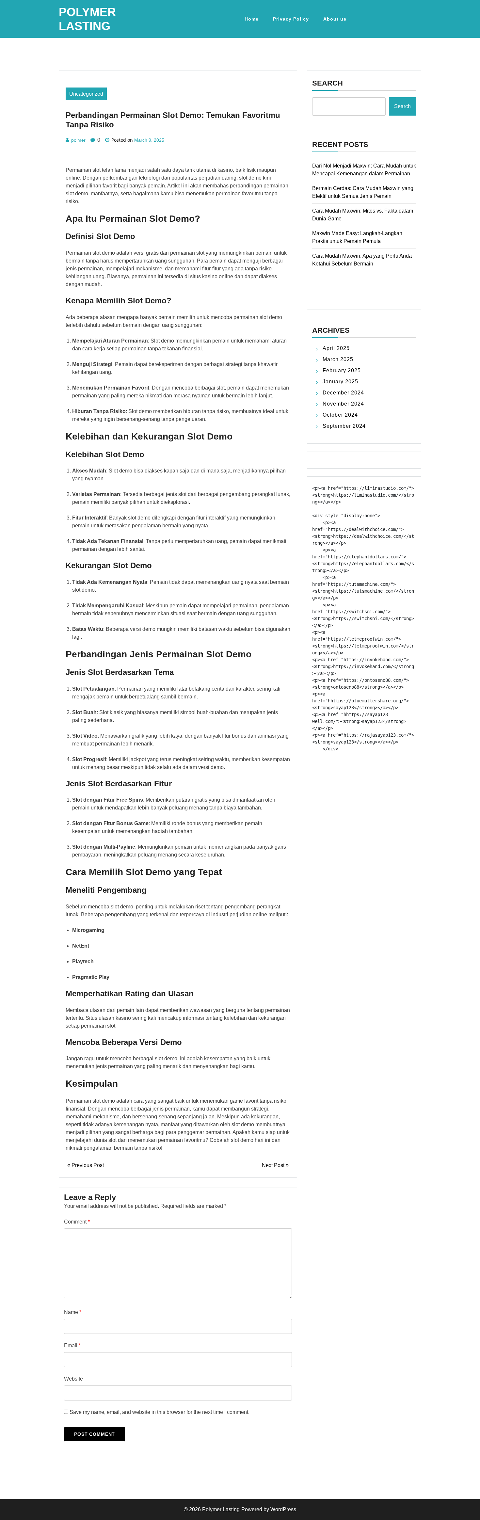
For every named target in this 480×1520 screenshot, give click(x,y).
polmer (78, 140)
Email (72, 1345)
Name (72, 1312)
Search (327, 83)
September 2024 (344, 426)
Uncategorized (86, 94)
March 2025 (338, 359)
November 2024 (343, 404)
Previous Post (87, 1165)
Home (252, 19)
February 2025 (342, 370)
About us (334, 19)
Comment (77, 1221)
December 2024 (343, 392)
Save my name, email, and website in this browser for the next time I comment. (159, 1412)
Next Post (274, 1165)
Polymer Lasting (221, 1509)
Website (73, 1379)
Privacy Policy (291, 19)
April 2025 (336, 348)
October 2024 (340, 415)
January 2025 (340, 381)
